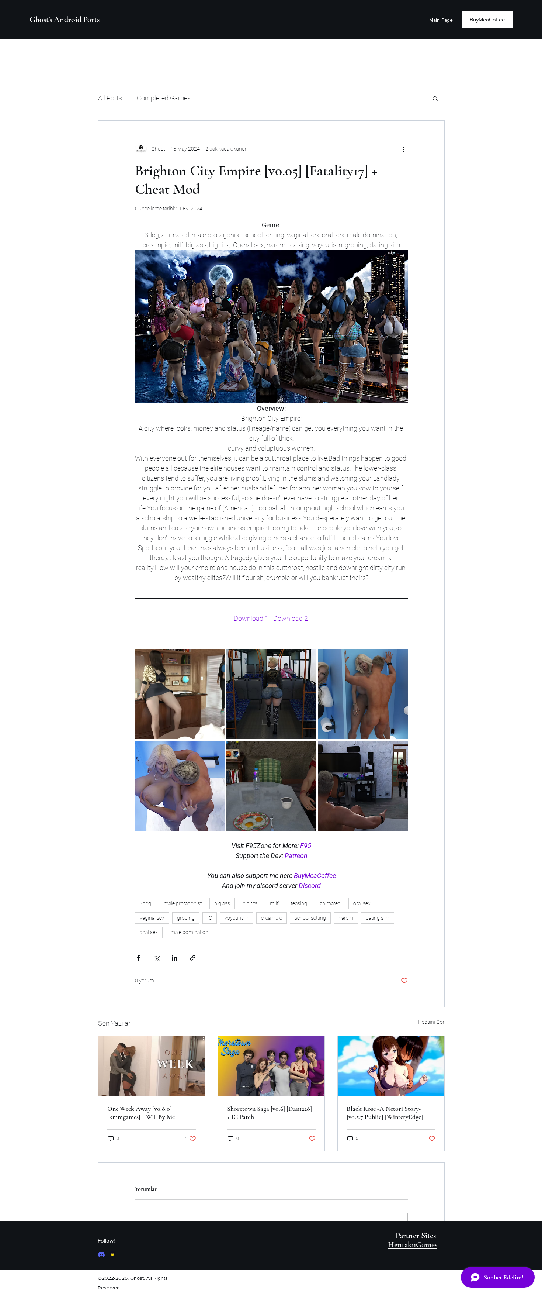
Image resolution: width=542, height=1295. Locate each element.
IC (209, 918)
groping (186, 918)
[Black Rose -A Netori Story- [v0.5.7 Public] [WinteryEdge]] (391, 1066)
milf (274, 903)
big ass (222, 903)
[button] (435, 98)
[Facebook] (101, 1254)
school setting (310, 918)
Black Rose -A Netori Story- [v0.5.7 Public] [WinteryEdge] (385, 1113)
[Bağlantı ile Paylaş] (192, 957)
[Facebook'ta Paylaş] (138, 957)
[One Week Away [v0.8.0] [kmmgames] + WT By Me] (151, 1066)
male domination (189, 932)
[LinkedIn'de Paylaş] (174, 957)
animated (330, 903)
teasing (299, 903)
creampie (271, 918)
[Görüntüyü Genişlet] (180, 694)
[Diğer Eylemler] (403, 148)
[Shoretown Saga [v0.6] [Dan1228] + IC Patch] (271, 1066)
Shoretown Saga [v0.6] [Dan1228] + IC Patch (269, 1113)
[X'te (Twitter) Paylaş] (156, 957)
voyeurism (237, 918)
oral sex (362, 903)
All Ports (110, 98)
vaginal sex (152, 918)
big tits (250, 903)
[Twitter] (112, 1254)
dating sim (377, 918)
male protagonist (183, 903)
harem (345, 918)
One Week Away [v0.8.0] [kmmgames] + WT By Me (141, 1113)
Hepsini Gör (431, 1022)
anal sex (149, 932)
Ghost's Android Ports (64, 19)
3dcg (145, 903)
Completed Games (164, 98)
